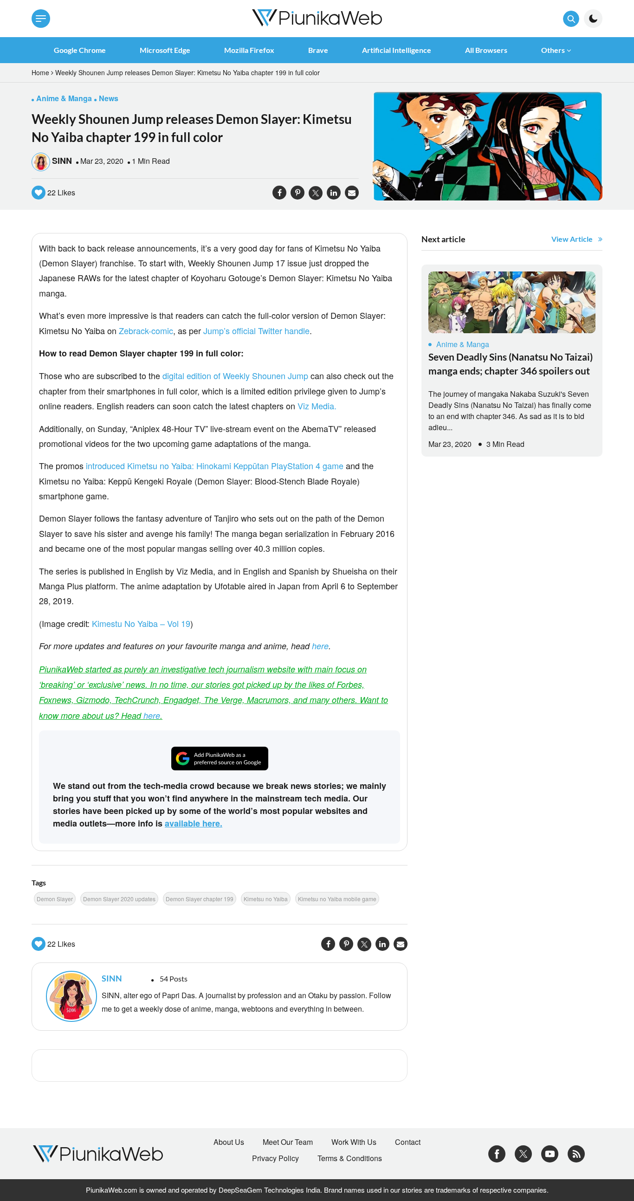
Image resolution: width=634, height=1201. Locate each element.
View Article (572, 238)
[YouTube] (549, 1153)
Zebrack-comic (146, 330)
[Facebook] (496, 1153)
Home (40, 72)
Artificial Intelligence (396, 49)
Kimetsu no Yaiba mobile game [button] (337, 899)
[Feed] (576, 1153)
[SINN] (69, 996)
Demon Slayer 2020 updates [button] (119, 899)
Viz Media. (317, 406)
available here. (193, 823)
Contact (408, 1142)
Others (553, 49)
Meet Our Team (288, 1142)
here (320, 646)
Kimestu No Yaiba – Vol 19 (141, 623)
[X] (523, 1153)
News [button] (108, 98)
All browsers (486, 49)
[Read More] (511, 302)
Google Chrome (80, 49)
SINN (62, 161)
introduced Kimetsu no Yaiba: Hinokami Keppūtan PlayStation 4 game (214, 465)
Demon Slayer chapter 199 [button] (199, 899)
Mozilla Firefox (249, 49)
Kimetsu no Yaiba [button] (266, 899)
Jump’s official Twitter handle (256, 330)
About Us (228, 1142)
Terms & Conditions (349, 1158)
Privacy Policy (275, 1158)
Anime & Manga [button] (64, 98)
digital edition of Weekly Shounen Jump (235, 375)
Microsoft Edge (165, 49)
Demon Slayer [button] (55, 899)
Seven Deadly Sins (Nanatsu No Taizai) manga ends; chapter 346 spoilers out (510, 363)
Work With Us (353, 1142)
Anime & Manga (462, 344)
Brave (318, 49)
